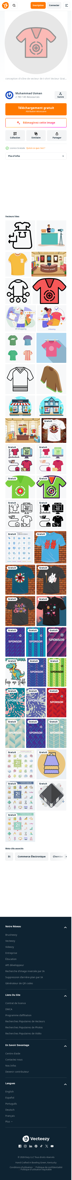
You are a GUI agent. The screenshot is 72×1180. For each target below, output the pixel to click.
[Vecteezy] (5, 5)
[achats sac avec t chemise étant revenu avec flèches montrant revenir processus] (20, 235)
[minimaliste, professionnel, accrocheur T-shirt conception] (21, 780)
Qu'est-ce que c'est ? (35, 148)
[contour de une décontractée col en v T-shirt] (20, 469)
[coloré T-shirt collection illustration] (50, 406)
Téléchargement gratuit (36, 109)
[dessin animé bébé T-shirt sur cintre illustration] (20, 438)
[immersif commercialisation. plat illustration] (20, 377)
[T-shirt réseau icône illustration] (18, 322)
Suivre (60, 96)
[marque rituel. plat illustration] (19, 404)
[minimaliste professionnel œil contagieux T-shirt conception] (17, 600)
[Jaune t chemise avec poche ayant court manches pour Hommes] (49, 264)
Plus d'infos (14, 156)
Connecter (54, 5)
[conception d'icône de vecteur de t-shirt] (22, 350)
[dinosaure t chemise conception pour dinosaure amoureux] (15, 968)
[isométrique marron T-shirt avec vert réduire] (20, 500)
